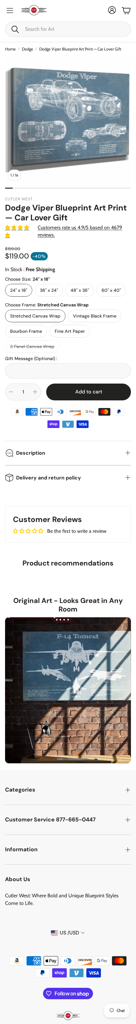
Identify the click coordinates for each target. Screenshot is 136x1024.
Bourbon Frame (26, 331)
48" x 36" (80, 290)
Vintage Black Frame (94, 316)
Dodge (27, 48)
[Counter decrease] (11, 392)
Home (10, 48)
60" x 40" (111, 290)
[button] (68, 29)
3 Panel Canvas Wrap (32, 346)
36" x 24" (49, 290)
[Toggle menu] (10, 10)
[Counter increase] (35, 392)
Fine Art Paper (70, 331)
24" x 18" (18, 290)
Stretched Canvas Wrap (35, 316)
